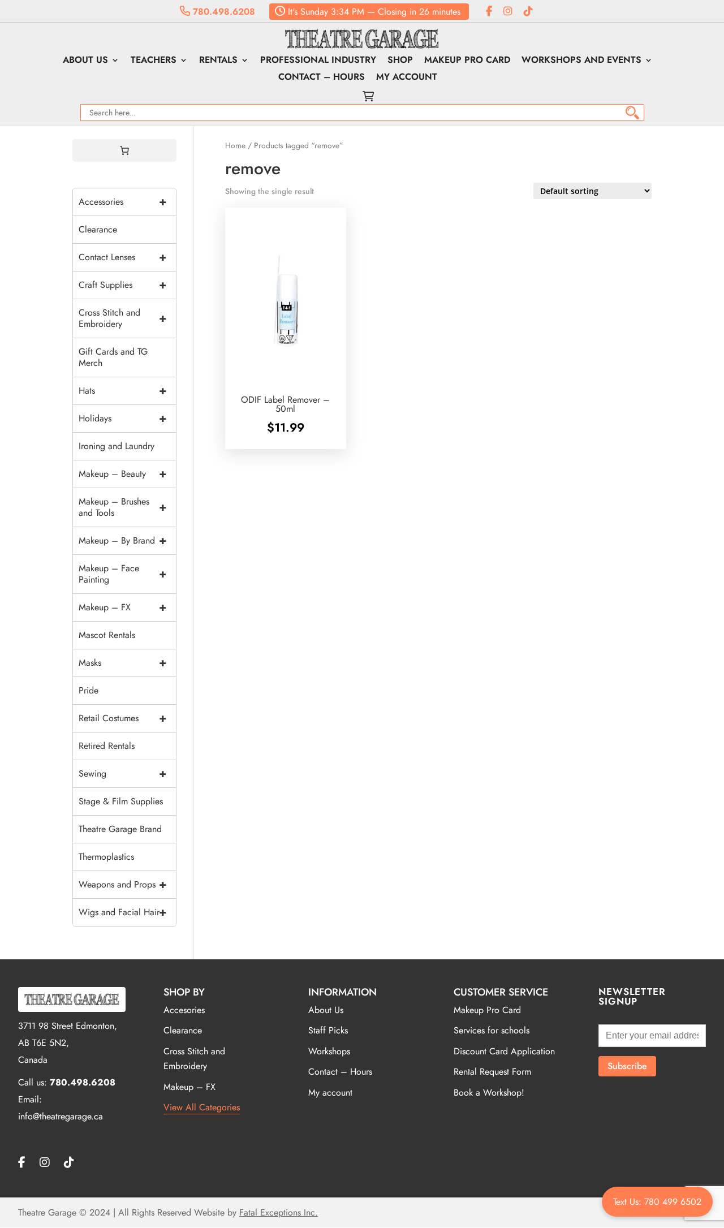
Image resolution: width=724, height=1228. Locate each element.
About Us (85, 61)
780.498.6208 (222, 11)
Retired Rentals (107, 745)
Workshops (329, 1051)
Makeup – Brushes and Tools (122, 507)
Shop (400, 61)
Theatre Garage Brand (120, 828)
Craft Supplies (122, 285)
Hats (122, 390)
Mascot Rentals (107, 634)
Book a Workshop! (489, 1092)
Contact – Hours (321, 78)
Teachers (153, 61)
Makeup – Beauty (122, 474)
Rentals (218, 61)
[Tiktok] (528, 11)
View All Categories (201, 1107)
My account (406, 78)
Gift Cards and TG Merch (113, 357)
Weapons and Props (122, 884)
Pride (88, 690)
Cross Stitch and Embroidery (122, 318)
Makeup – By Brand (122, 540)
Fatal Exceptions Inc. (278, 1212)
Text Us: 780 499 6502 (657, 1201)
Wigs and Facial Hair (122, 912)
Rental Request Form (492, 1071)
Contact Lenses (122, 257)
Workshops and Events (581, 61)
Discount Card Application (504, 1051)
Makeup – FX (122, 607)
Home (235, 145)
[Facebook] (489, 11)
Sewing (122, 773)
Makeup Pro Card (467, 61)
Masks (122, 662)
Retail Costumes (122, 718)
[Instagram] (507, 11)
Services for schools (491, 1030)
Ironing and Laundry (116, 446)
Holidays (122, 418)
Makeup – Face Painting (122, 574)
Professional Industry (318, 61)
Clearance (98, 229)
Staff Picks (328, 1030)
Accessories (122, 201)
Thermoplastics (106, 856)
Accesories (184, 1009)
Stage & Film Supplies (121, 801)
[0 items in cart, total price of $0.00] (124, 150)
